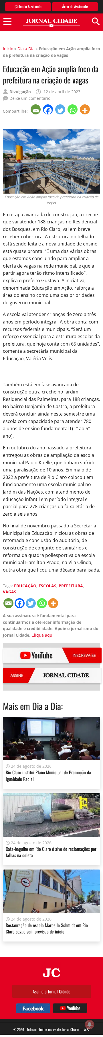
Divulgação (20, 91)
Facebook (33, 1008)
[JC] (51, 972)
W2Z (87, 1029)
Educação (25, 585)
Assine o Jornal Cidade (51, 991)
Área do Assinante (75, 6)
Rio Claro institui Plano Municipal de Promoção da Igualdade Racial (48, 775)
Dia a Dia (26, 48)
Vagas (9, 591)
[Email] (36, 109)
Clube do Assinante (28, 6)
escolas (47, 585)
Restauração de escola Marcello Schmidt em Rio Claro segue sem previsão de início (47, 928)
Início (8, 48)
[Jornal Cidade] (51, 22)
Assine (52, 675)
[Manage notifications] (89, 1024)
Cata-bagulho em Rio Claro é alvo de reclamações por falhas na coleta (51, 852)
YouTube (52, 655)
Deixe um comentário (29, 98)
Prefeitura (71, 585)
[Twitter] (60, 109)
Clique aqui (42, 635)
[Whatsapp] (73, 109)
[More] (85, 109)
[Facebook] (48, 109)
